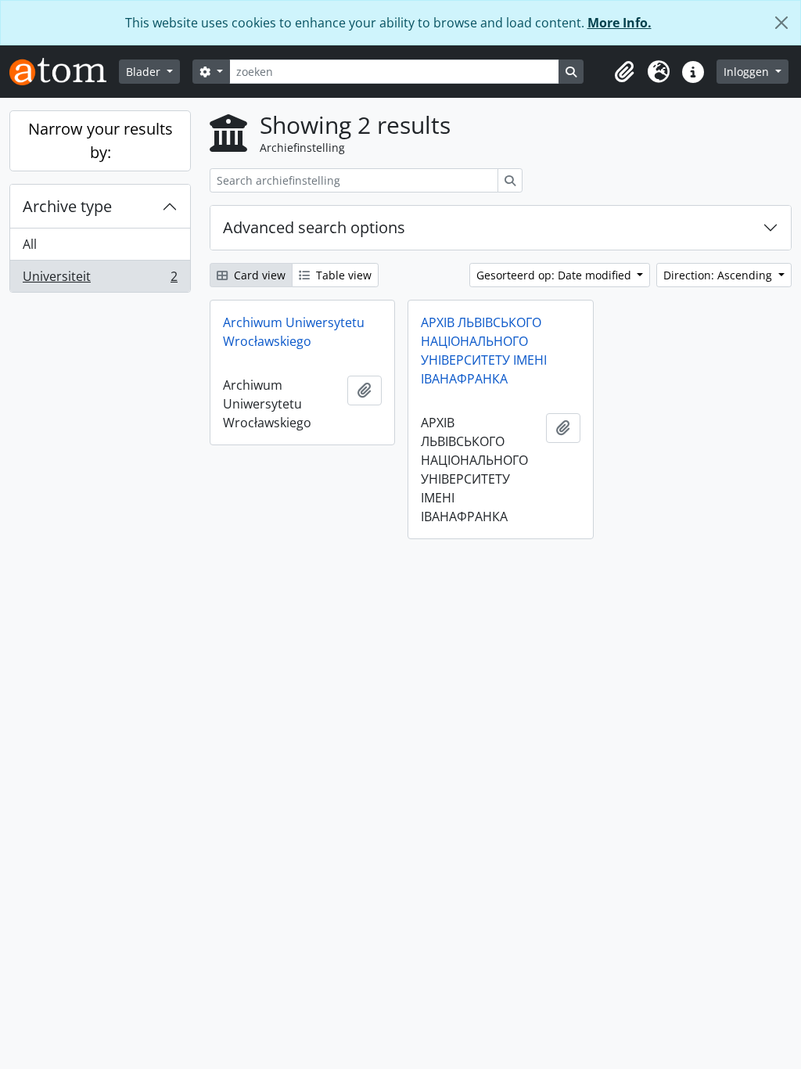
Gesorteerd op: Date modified (555, 275)
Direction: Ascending (719, 275)
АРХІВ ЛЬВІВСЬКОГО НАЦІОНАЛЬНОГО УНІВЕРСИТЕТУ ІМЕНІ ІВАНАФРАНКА (484, 350)
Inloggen (748, 71)
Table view (342, 275)
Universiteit (100, 280)
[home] (64, 72)
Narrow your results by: (100, 140)
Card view (258, 275)
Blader (144, 71)
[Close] (781, 23)
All (30, 244)
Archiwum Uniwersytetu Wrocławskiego (294, 332)
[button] (624, 72)
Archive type (67, 206)
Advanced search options (314, 227)
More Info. (619, 22)
